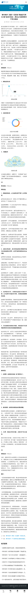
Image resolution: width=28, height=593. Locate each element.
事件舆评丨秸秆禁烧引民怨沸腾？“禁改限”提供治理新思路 (14, 551)
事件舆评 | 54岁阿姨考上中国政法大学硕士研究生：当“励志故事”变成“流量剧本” (14, 558)
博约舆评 (8, 21)
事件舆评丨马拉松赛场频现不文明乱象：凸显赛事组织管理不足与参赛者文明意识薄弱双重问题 (14, 572)
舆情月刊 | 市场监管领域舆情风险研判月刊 (13, 562)
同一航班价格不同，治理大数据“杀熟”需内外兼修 (14, 579)
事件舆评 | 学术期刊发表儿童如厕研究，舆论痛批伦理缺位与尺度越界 (14, 569)
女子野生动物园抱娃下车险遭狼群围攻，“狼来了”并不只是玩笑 (14, 565)
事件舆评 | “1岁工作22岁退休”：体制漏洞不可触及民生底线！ (14, 555)
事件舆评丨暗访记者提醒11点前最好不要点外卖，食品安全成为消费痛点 (14, 576)
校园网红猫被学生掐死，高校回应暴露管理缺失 (14, 548)
